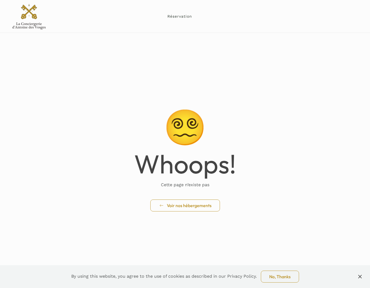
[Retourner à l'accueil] (29, 16)
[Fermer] (360, 276)
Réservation (179, 16)
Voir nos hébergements (189, 205)
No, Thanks (280, 276)
